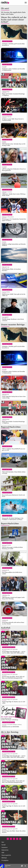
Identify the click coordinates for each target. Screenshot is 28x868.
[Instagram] (14, 839)
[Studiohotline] (20, 839)
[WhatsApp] (8, 839)
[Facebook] (11, 839)
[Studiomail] (17, 839)
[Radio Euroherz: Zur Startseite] (12, 2)
